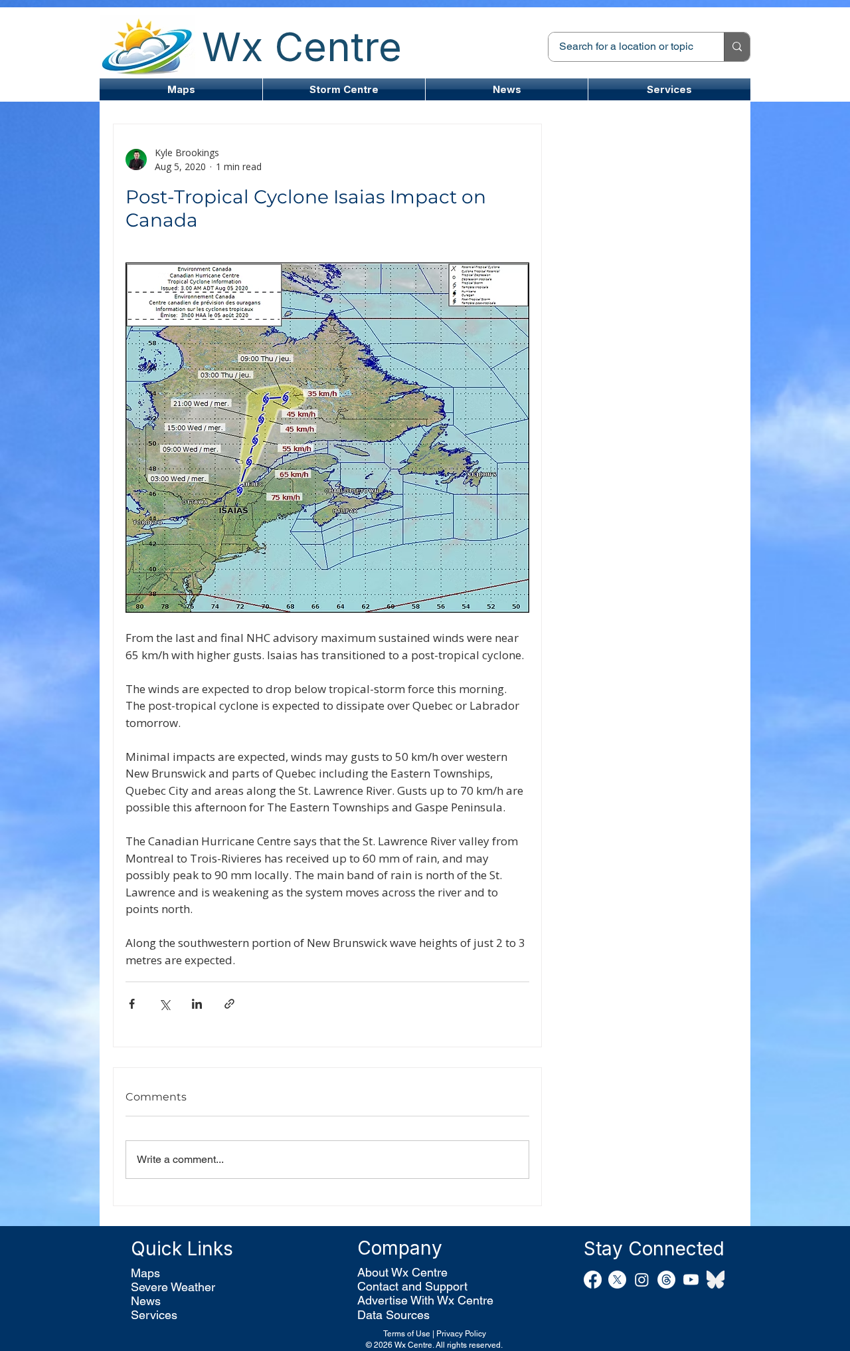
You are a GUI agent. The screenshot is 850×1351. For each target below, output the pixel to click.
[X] (617, 1280)
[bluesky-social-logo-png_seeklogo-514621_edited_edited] (715, 1280)
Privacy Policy (461, 1333)
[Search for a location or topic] (737, 47)
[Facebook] (593, 1280)
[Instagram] (642, 1280)
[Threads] (666, 1280)
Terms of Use (406, 1333)
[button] (344, 89)
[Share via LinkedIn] (197, 1003)
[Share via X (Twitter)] (164, 1003)
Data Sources (393, 1315)
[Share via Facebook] (132, 1003)
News (146, 1301)
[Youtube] (691, 1280)
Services (154, 1315)
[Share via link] (229, 1003)
